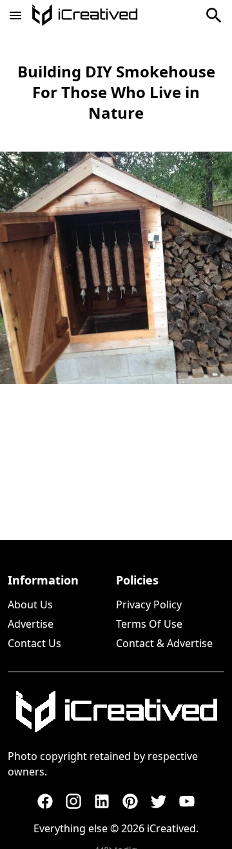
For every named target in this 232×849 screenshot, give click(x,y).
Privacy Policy (149, 604)
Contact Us (34, 643)
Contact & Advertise (164, 643)
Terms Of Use (149, 624)
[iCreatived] (116, 712)
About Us (30, 604)
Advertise (30, 624)
